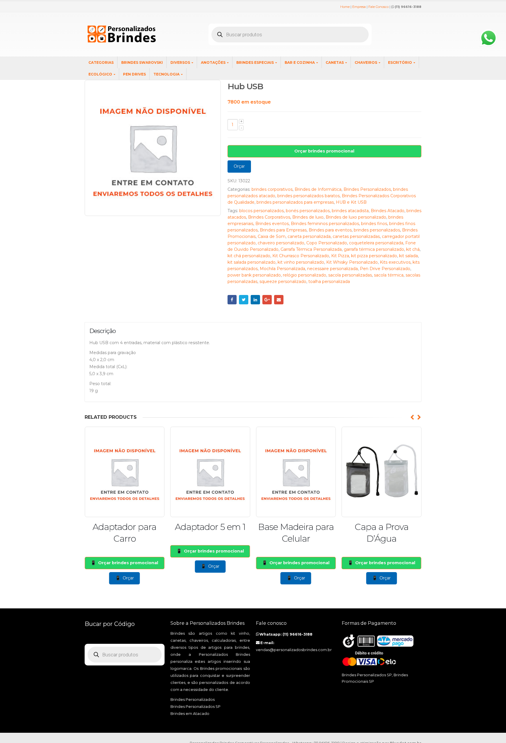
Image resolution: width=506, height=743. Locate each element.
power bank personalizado (254, 275)
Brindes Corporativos (269, 217)
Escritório (400, 62)
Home (345, 7)
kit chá (413, 249)
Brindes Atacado (387, 210)
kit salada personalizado (252, 262)
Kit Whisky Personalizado (352, 262)
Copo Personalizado (326, 243)
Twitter (243, 299)
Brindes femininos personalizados (325, 223)
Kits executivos (395, 262)
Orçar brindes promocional (324, 151)
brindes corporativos (272, 189)
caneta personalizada (309, 236)
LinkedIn (255, 299)
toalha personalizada (329, 281)
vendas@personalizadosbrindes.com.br (294, 650)
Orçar (239, 166)
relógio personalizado (304, 275)
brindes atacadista (350, 210)
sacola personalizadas (350, 275)
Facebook (232, 299)
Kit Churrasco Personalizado (300, 255)
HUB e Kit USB (351, 202)
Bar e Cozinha (300, 62)
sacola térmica (389, 275)
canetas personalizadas (356, 236)
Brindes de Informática (318, 189)
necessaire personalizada (332, 268)
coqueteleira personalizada (376, 243)
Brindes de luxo (308, 217)
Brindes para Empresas (283, 230)
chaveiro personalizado (281, 243)
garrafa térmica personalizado (374, 249)
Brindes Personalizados (367, 189)
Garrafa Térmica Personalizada (311, 249)
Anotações (213, 62)
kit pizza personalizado (374, 255)
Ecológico (100, 74)
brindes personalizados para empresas (295, 202)
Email (278, 299)
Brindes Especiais (255, 62)
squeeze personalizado (282, 281)
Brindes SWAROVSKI (142, 62)
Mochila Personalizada (282, 268)
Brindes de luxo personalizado (356, 217)
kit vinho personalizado (301, 262)
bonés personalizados (308, 210)
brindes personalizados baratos (308, 195)
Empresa (359, 7)
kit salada (408, 255)
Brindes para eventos (330, 230)
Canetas (335, 62)
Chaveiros (366, 62)
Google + (267, 299)
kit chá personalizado (249, 255)
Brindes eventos (272, 223)
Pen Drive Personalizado (385, 268)
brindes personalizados (377, 230)
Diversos (180, 62)
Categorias (101, 62)
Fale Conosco (378, 7)
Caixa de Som (272, 236)
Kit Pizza (340, 255)
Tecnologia (166, 74)
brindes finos (374, 223)
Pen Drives (134, 74)
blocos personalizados (261, 210)
